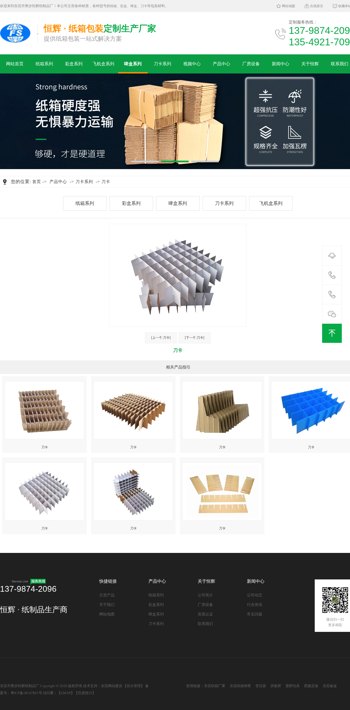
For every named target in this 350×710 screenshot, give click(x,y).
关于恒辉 (310, 63)
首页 (36, 181)
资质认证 (205, 614)
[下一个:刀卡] (194, 338)
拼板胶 (275, 686)
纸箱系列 (44, 63)
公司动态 (254, 595)
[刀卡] (44, 409)
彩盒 (123, 6)
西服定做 (311, 686)
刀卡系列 (162, 63)
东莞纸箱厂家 (214, 686)
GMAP (66, 693)
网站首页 (15, 63)
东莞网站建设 (111, 686)
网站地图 (288, 6)
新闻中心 (280, 63)
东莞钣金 (330, 686)
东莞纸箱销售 (240, 686)
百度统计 (85, 693)
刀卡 (144, 6)
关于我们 (107, 605)
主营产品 (107, 595)
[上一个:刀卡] (161, 338)
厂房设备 (251, 63)
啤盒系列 (133, 63)
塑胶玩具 (292, 686)
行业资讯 (254, 605)
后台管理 (134, 686)
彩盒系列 (74, 63)
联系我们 (205, 624)
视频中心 (192, 63)
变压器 (260, 686)
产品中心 (221, 63)
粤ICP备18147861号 (26, 693)
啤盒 (133, 6)
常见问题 (254, 614)
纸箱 (113, 6)
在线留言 (316, 6)
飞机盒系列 (103, 63)
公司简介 (205, 595)
